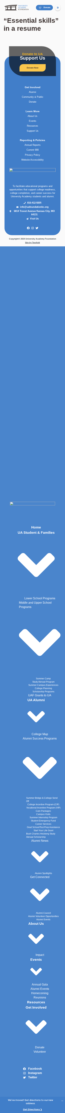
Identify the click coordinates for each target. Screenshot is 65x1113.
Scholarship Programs (43, 691)
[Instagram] (32, 228)
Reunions (40, 997)
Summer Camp (43, 678)
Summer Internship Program (43, 817)
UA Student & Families (36, 532)
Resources (36, 1002)
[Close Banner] (62, 1100)
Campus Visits (43, 814)
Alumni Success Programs (40, 738)
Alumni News (39, 840)
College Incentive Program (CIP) (43, 804)
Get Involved (36, 1007)
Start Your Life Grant (43, 830)
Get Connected (39, 877)
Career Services (43, 824)
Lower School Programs (39, 598)
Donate (39, 1047)
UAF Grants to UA (39, 695)
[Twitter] (37, 228)
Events (36, 959)
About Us (36, 924)
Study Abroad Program (43, 682)
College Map (40, 734)
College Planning (43, 688)
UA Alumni (36, 700)
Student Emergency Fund (43, 820)
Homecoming (39, 993)
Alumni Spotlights (43, 873)
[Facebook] (28, 228)
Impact (40, 954)
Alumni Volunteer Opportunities (43, 916)
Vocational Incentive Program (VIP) (43, 807)
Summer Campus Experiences (43, 685)
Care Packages (43, 811)
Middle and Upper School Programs (35, 605)
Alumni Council (43, 913)
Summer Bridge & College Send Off (42, 800)
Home (36, 527)
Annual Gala (40, 984)
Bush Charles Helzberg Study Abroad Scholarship (40, 835)
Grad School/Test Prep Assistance (43, 827)
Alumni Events (43, 919)
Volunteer (40, 1051)
